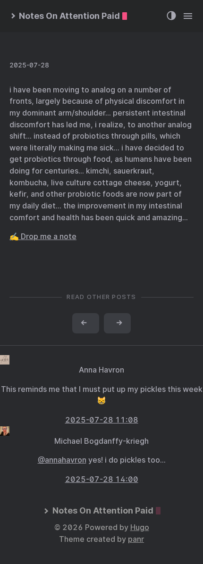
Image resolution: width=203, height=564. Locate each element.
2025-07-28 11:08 (101, 419)
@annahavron (62, 460)
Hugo (139, 527)
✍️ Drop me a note (42, 236)
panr (136, 539)
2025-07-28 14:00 (101, 479)
